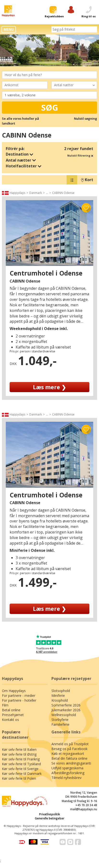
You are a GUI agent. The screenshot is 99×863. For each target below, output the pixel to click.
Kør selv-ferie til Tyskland (21, 764)
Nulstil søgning (85, 118)
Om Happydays (14, 690)
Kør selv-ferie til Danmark (22, 773)
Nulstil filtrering (79, 155)
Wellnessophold (63, 714)
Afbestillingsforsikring (67, 773)
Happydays (17, 193)
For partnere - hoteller (19, 700)
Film (5, 705)
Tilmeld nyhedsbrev (66, 777)
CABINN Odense (63, 193)
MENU (9, 29)
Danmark (35, 193)
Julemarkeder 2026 (65, 710)
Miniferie (58, 695)
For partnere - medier (18, 695)
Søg (49, 107)
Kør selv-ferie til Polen (19, 778)
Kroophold (59, 700)
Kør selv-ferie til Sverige (20, 768)
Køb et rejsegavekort (67, 753)
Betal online (11, 710)
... (47, 193)
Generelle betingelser (49, 818)
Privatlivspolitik (49, 814)
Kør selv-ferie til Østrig (19, 754)
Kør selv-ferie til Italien (19, 749)
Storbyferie (59, 719)
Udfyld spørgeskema (67, 768)
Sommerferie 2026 (65, 705)
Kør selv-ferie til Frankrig (21, 759)
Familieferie (60, 724)
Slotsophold (60, 690)
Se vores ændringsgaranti (71, 763)
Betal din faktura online (69, 758)
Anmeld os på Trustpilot (70, 744)
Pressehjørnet (13, 714)
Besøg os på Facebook (69, 748)
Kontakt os (10, 719)
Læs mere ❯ (49, 387)
